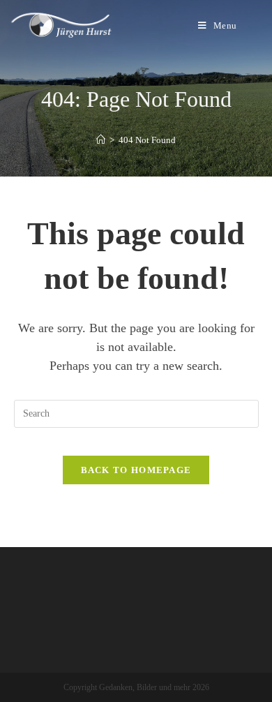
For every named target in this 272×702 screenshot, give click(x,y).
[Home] (100, 140)
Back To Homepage (136, 470)
